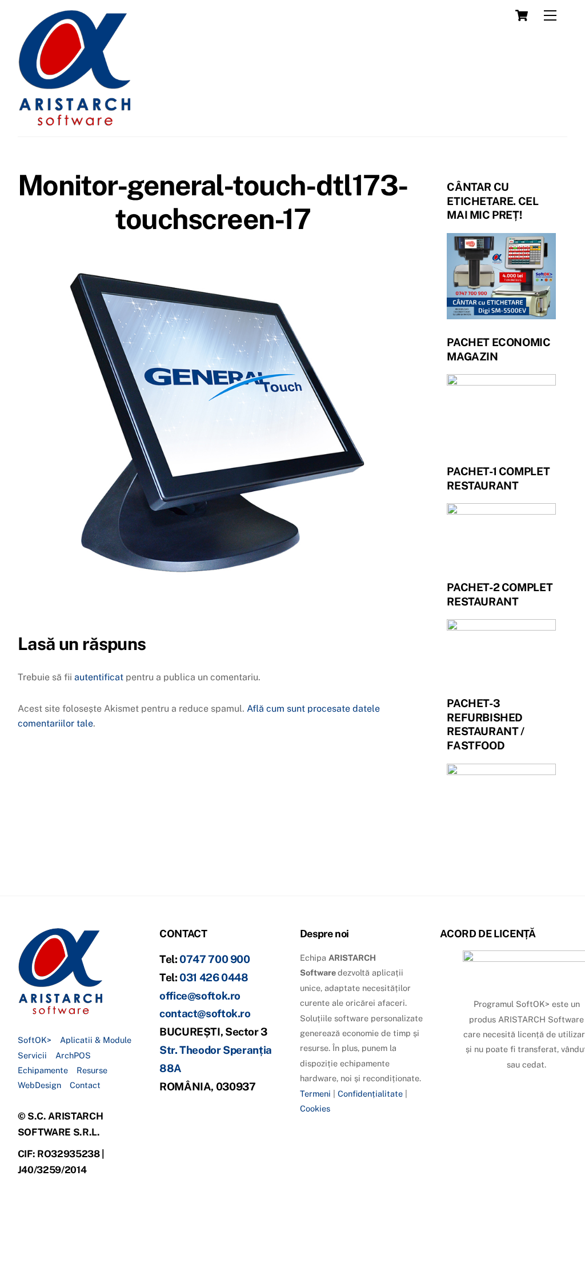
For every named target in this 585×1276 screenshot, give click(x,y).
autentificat (98, 677)
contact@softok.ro (205, 1013)
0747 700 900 (214, 959)
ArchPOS (73, 1055)
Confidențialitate (370, 1093)
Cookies (315, 1108)
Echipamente (43, 1070)
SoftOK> (34, 1040)
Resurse (92, 1070)
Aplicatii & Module (95, 1040)
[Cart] (521, 15)
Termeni (315, 1093)
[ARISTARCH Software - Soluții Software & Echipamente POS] (75, 122)
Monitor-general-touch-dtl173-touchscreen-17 (213, 202)
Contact (85, 1085)
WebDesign (39, 1085)
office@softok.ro (200, 995)
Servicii (32, 1055)
